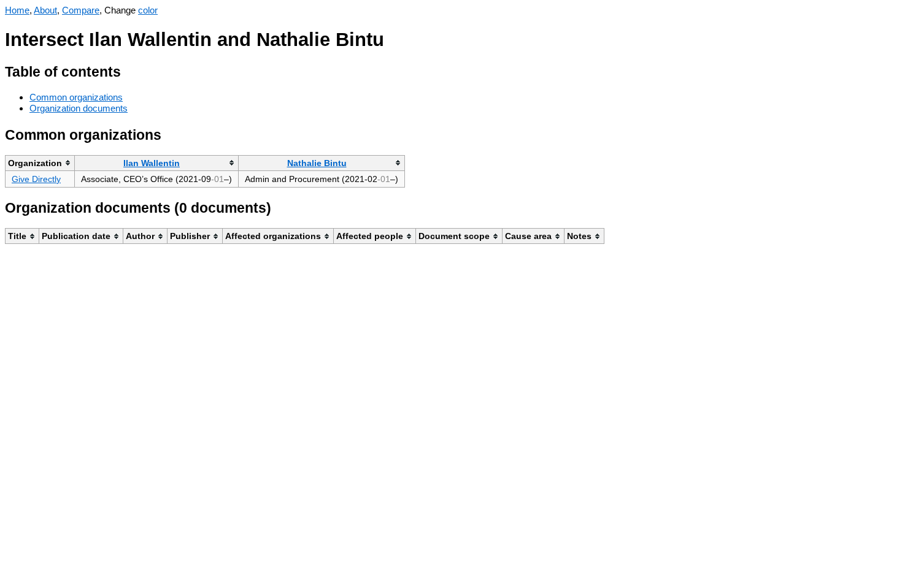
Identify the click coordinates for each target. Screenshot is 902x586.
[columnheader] (40, 162)
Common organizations (76, 97)
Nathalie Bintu (317, 163)
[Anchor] (130, 70)
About (45, 10)
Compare (80, 10)
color (148, 10)
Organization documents (78, 108)
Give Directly (36, 179)
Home (17, 10)
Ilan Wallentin (151, 163)
